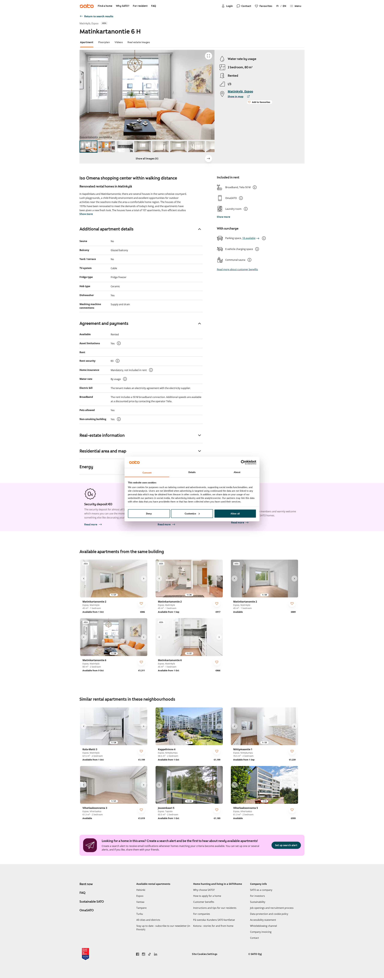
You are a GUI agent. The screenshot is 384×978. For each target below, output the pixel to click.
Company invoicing (261, 931)
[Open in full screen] (208, 55)
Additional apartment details (107, 229)
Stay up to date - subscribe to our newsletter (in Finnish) (163, 927)
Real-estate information (102, 435)
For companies (201, 914)
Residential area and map (103, 451)
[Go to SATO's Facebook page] (137, 954)
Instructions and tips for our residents (214, 908)
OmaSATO (87, 910)
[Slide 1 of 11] (89, 146)
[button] (254, 187)
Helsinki (140, 890)
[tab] (86, 42)
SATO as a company (261, 890)
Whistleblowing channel (263, 926)
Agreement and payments (104, 323)
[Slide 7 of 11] (197, 146)
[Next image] (208, 158)
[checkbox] (141, 603)
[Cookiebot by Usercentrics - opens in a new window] (243, 462)
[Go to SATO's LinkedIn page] (155, 954)
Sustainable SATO (92, 901)
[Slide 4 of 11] (143, 146)
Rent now (86, 884)
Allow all (235, 513)
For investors (257, 896)
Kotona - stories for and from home (213, 926)
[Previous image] (84, 579)
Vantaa (140, 902)
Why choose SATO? (204, 890)
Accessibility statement (263, 920)
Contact (254, 937)
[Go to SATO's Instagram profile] (143, 954)
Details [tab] (192, 472)
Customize (190, 513)
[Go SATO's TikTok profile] (149, 954)
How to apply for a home (207, 896)
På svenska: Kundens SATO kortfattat (214, 920)
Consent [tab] (147, 472)
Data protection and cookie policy (269, 914)
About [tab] (237, 472)
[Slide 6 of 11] (179, 146)
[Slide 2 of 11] (107, 146)
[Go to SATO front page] (87, 6)
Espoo (139, 896)
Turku (139, 914)
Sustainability (257, 902)
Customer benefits (203, 902)
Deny (149, 513)
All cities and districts (148, 920)
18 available (248, 238)
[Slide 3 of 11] (125, 146)
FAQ (82, 893)
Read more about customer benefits (237, 269)
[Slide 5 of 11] (161, 146)
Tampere (141, 908)
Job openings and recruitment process (272, 908)
